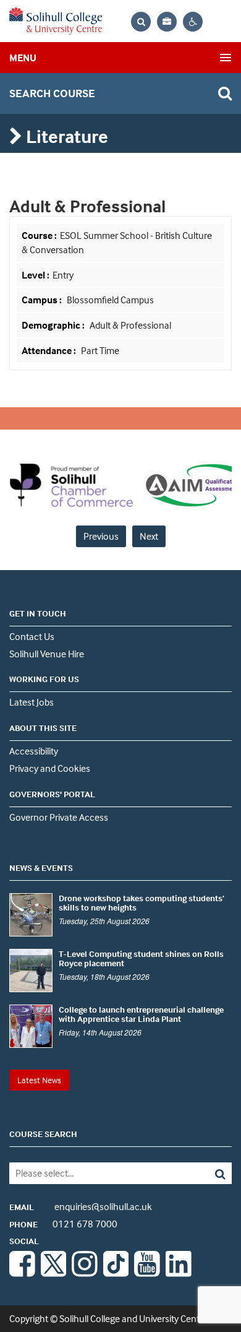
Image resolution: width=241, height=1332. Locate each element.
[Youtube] (147, 1273)
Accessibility (33, 751)
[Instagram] (85, 1273)
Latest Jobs (31, 702)
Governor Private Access (58, 817)
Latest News (39, 1080)
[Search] (209, 1173)
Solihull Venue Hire (46, 653)
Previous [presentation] (101, 536)
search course (52, 93)
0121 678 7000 (63, 1223)
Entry (63, 275)
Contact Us (31, 636)
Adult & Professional (129, 325)
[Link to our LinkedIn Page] (179, 1273)
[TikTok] (116, 1273)
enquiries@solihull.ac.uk (80, 1206)
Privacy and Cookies (49, 768)
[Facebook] (22, 1273)
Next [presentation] (149, 536)
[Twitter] (54, 1273)
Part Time (99, 350)
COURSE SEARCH (43, 1133)
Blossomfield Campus (110, 299)
